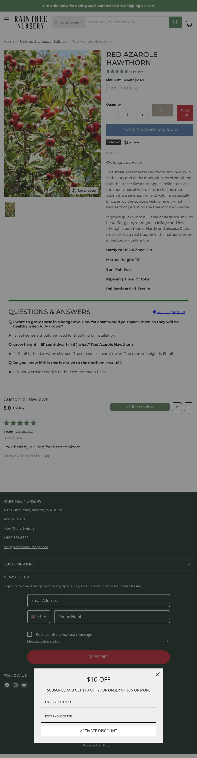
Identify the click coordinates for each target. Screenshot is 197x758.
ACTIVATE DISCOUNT (98, 731)
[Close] (157, 674)
